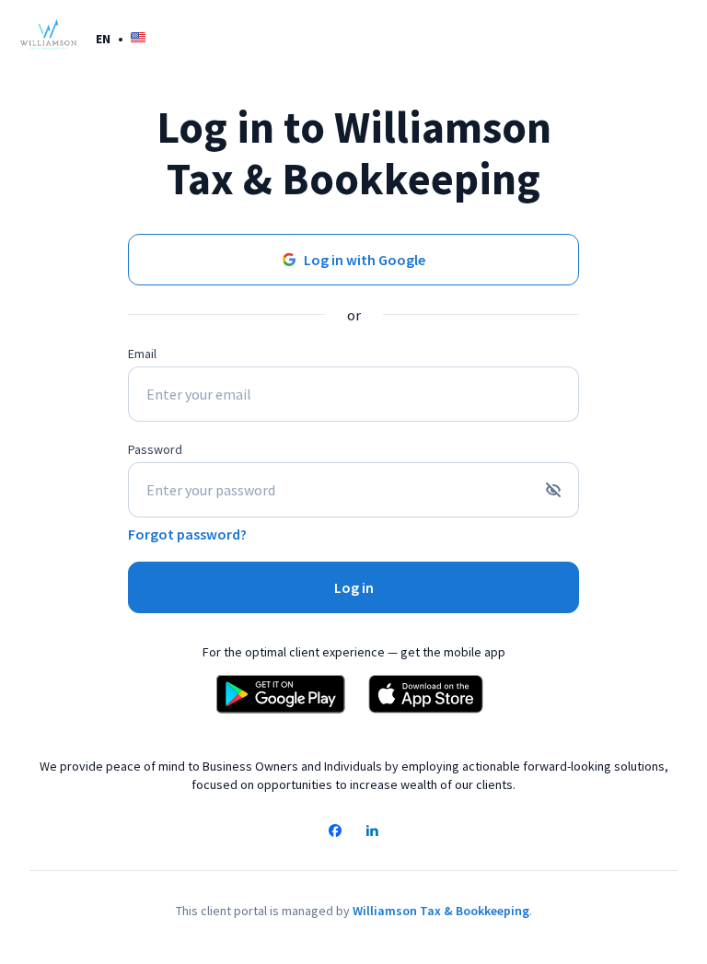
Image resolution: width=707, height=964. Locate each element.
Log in (354, 587)
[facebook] (335, 832)
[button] (120, 38)
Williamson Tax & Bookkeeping (441, 910)
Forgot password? (187, 534)
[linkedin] (372, 832)
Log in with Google (364, 259)
